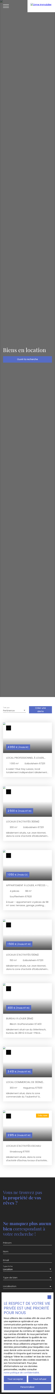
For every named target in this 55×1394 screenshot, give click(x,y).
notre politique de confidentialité (21, 1372)
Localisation (9, 1286)
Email (6, 1260)
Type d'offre (8, 1266)
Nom (5, 1251)
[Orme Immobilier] (41, 6)
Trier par (6, 708)
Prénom (7, 1242)
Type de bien (10, 1277)
